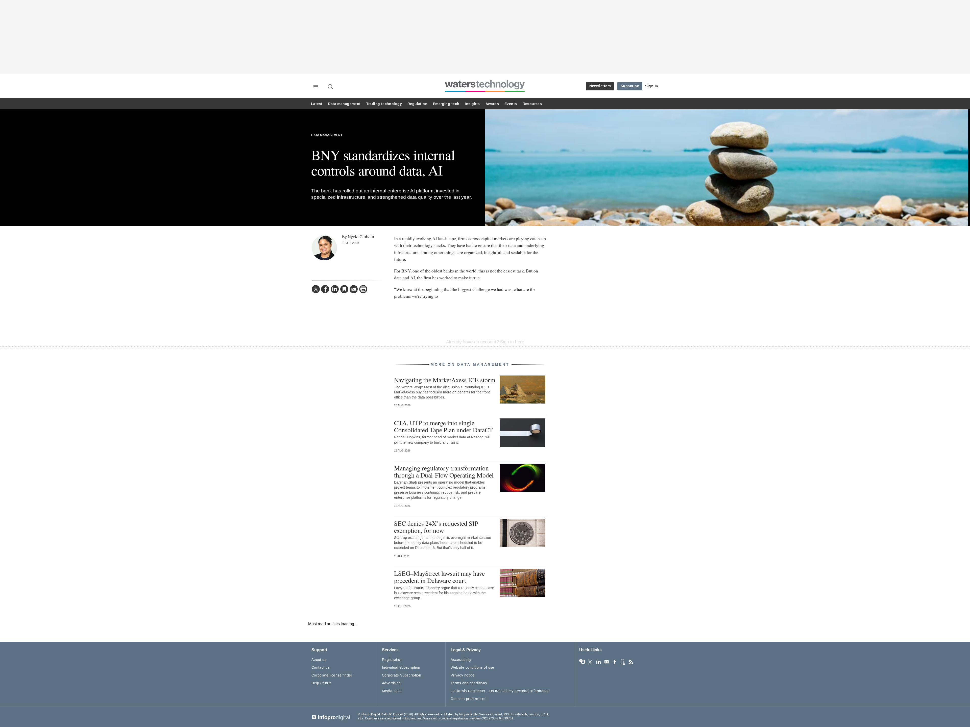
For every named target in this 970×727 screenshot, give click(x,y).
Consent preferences (468, 698)
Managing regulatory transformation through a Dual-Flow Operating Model (444, 471)
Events (510, 104)
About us (318, 659)
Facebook (615, 662)
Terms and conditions (469, 683)
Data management (344, 104)
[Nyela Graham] (324, 247)
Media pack (391, 691)
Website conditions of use (472, 667)
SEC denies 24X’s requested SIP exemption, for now (436, 527)
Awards (492, 104)
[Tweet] (316, 289)
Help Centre (321, 683)
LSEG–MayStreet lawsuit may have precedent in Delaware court (439, 577)
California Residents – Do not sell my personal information (500, 691)
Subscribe (630, 86)
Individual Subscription (401, 667)
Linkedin (598, 662)
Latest (316, 104)
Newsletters (600, 86)
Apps (623, 662)
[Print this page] (363, 289)
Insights (472, 104)
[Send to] (354, 289)
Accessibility (461, 659)
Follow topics (582, 662)
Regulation (417, 104)
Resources (532, 104)
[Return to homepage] (485, 91)
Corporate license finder (331, 675)
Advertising (391, 683)
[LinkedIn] (335, 289)
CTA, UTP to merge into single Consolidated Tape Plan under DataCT (443, 426)
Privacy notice (462, 675)
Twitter (590, 662)
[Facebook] (325, 289)
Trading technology (384, 104)
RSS (631, 662)
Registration (392, 659)
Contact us (320, 667)
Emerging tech (446, 104)
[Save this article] (344, 289)
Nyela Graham (361, 236)
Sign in (651, 86)
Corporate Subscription (401, 675)
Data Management (326, 135)
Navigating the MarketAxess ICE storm (444, 379)
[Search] (331, 87)
